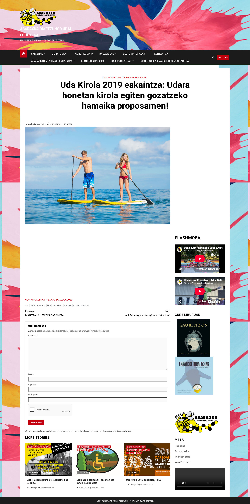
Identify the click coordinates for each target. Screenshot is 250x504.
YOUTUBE (223, 57)
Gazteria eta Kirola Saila (128, 77)
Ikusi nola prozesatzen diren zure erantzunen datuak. (106, 431)
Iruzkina (33, 335)
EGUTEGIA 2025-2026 (92, 61)
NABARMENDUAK (84, 450)
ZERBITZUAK (59, 53)
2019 (32, 305)
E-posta (32, 384)
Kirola (143, 77)
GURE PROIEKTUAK (121, 61)
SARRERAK (37, 53)
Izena (31, 374)
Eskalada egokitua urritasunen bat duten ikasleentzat (95, 481)
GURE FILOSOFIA (84, 53)
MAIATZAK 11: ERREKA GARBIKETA (44, 313)
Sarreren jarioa (182, 451)
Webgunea (33, 394)
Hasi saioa (180, 445)
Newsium (134, 500)
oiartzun (67, 305)
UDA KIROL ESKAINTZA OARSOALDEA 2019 (48, 299)
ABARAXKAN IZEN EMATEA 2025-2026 (51, 61)
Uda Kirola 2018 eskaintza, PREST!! (145, 480)
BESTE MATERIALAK (134, 53)
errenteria (41, 305)
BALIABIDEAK (106, 53)
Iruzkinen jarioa (182, 456)
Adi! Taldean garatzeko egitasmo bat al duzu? (147, 313)
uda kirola (85, 305)
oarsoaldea (57, 305)
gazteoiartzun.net (36, 124)
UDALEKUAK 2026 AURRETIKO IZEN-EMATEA (164, 61)
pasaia (76, 305)
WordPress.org (182, 462)
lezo (49, 305)
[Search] (213, 57)
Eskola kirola (109, 77)
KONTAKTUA (161, 53)
